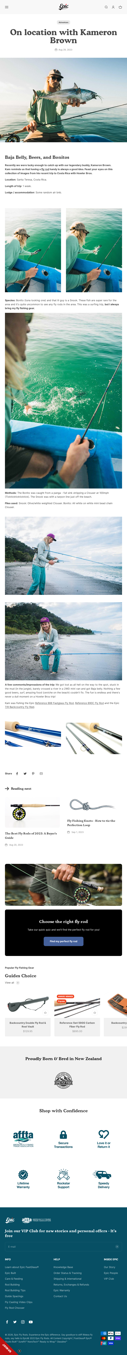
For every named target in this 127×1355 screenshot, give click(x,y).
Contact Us (60, 1296)
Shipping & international (67, 1278)
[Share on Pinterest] (33, 774)
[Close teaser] (19, 1351)
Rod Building (12, 1284)
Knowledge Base (63, 1267)
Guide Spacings (14, 1296)
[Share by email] (41, 774)
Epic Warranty (62, 1290)
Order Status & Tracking (68, 1273)
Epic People (111, 1273)
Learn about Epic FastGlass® (22, 1267)
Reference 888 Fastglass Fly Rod (54, 703)
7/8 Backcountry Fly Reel (19, 706)
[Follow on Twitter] (15, 1322)
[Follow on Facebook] (7, 1322)
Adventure (63, 22)
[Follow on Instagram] (23, 1322)
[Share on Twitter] (25, 774)
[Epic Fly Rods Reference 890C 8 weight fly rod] (94, 738)
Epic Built (10, 1273)
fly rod (45, 169)
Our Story (109, 1267)
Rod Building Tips (15, 1290)
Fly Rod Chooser (14, 1307)
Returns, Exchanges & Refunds (71, 1284)
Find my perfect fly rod (63, 941)
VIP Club (109, 1278)
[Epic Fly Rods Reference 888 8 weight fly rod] (33, 731)
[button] (9, 1345)
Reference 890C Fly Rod (89, 703)
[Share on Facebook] (17, 774)
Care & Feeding (14, 1278)
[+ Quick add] (45, 1012)
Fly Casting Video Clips (18, 1302)
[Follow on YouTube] (31, 1322)
